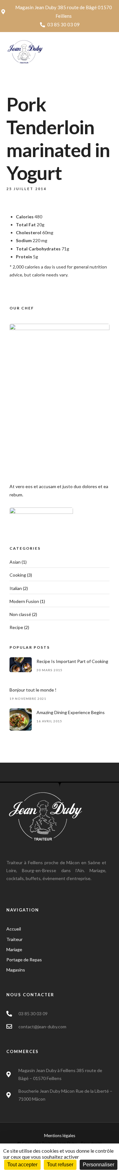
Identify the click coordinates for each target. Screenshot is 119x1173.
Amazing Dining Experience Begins (70, 712)
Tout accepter (22, 1164)
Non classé (20, 614)
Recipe (16, 627)
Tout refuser (60, 1164)
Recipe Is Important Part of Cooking (72, 661)
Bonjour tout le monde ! (33, 690)
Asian (15, 562)
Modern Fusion (24, 601)
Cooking (18, 575)
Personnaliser (98, 1164)
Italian (16, 588)
